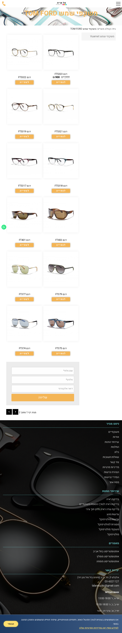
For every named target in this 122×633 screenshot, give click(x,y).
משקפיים (113, 432)
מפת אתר (114, 482)
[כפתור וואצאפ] (3, 227)
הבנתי (11, 624)
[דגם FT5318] (60, 168)
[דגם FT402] (60, 222)
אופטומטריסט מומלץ (108, 556)
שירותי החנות (112, 442)
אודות (116, 437)
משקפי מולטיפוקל (109, 529)
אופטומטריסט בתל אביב (106, 551)
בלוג (116, 452)
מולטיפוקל (113, 534)
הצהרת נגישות (111, 472)
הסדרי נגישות (111, 477)
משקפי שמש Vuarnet (102, 36)
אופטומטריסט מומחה (107, 561)
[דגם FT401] (24, 222)
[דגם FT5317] (24, 168)
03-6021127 (112, 582)
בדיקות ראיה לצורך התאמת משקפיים (99, 504)
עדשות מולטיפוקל (109, 519)
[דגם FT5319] (24, 114)
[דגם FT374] (24, 331)
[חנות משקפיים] (61, 3)
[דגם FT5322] (24, 59)
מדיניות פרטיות (111, 467)
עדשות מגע (113, 514)
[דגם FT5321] (60, 114)
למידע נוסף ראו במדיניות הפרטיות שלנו (98, 628)
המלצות (115, 447)
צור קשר (114, 462)
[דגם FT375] (60, 331)
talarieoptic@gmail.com (105, 586)
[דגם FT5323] (60, 59)
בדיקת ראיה (112, 499)
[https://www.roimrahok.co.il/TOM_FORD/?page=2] (15, 412)
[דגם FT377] (24, 276)
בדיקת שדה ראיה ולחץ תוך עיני (102, 509)
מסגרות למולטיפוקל (108, 524)
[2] (9, 412)
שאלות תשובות (111, 457)
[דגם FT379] (60, 276)
